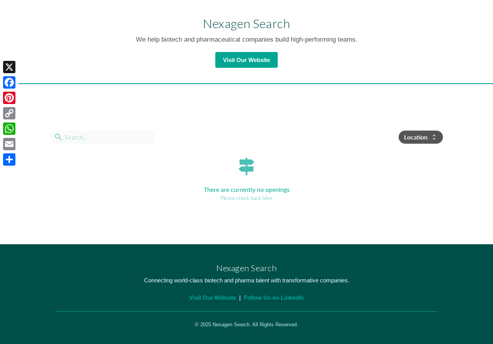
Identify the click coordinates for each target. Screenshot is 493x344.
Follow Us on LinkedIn (274, 297)
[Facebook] (9, 82)
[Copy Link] (9, 113)
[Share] (9, 159)
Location (421, 137)
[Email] (9, 144)
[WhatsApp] (9, 128)
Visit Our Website (246, 60)
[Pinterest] (9, 98)
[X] (9, 67)
